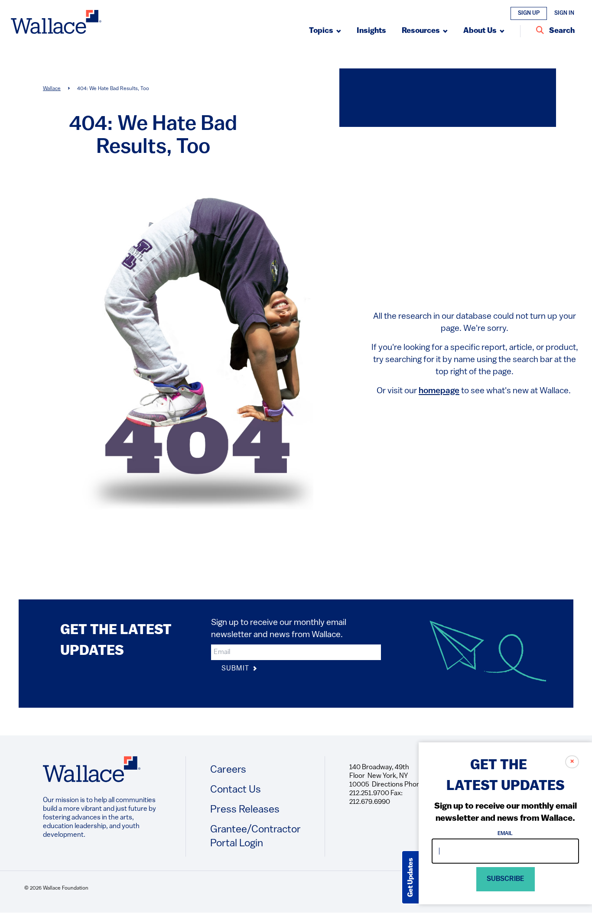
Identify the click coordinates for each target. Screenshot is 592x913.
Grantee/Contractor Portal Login (255, 837)
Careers (228, 770)
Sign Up (529, 13)
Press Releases (245, 810)
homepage (439, 391)
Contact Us (235, 790)
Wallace (52, 88)
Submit (236, 668)
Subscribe (505, 879)
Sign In (564, 13)
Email (505, 833)
